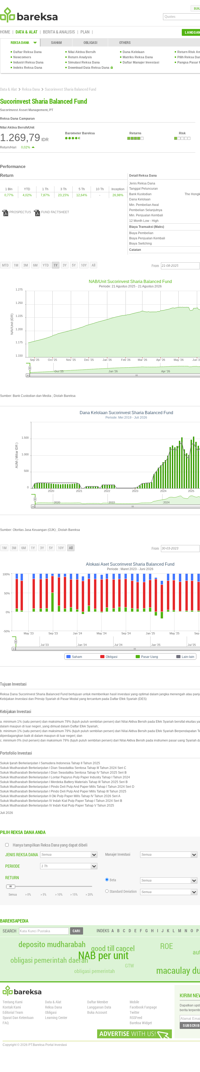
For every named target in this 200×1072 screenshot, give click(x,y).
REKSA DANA (20, 42)
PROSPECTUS (20, 212)
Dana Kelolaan (133, 52)
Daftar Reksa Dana (27, 52)
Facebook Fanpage (143, 1007)
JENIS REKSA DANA (21, 854)
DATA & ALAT (27, 32)
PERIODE (12, 866)
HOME (5, 32)
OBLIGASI (90, 42)
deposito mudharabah (52, 944)
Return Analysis (80, 57)
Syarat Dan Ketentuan (18, 1017)
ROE (166, 946)
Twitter (134, 1012)
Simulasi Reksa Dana (84, 62)
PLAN (85, 32)
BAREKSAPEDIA (14, 921)
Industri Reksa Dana (28, 62)
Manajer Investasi (117, 854)
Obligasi (51, 1012)
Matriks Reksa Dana (138, 57)
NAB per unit (103, 955)
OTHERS (125, 42)
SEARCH (9, 931)
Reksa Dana (31, 89)
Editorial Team (13, 1012)
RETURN (12, 877)
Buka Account (97, 1012)
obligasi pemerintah (94, 971)
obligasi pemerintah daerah (49, 960)
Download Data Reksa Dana (88, 67)
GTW (129, 965)
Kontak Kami (12, 1007)
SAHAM (56, 42)
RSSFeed (136, 1017)
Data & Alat (8, 89)
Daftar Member (97, 1001)
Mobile (134, 1001)
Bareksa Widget (141, 1022)
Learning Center (56, 1017)
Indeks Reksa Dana (27, 67)
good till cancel (113, 948)
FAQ (6, 1022)
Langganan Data (99, 1007)
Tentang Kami (12, 1001)
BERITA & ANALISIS (59, 32)
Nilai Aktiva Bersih (82, 52)
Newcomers (22, 57)
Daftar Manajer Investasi (141, 62)
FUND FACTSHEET (55, 212)
